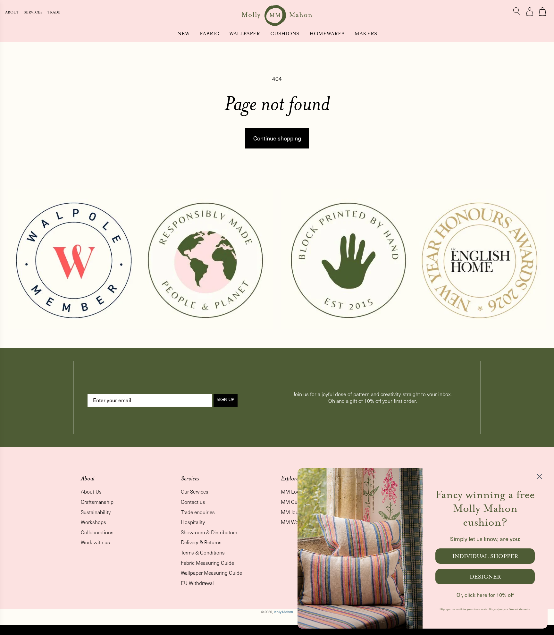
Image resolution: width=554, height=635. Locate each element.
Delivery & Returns (201, 542)
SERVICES (34, 12)
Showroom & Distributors (209, 532)
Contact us (193, 501)
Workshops (93, 522)
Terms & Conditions (203, 552)
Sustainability (96, 512)
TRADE (54, 12)
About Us (91, 491)
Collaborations (97, 532)
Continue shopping (277, 138)
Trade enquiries (198, 512)
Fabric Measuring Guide (207, 562)
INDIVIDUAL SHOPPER (485, 556)
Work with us (95, 542)
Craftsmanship (97, 501)
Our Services (194, 491)
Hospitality (193, 522)
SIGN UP (225, 400)
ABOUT (12, 12)
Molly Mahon (283, 612)
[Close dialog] (539, 476)
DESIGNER (485, 576)
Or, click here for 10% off (485, 594)
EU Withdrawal (197, 583)
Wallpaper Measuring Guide (211, 572)
